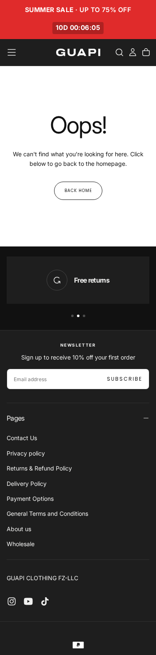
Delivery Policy (27, 483)
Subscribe (124, 378)
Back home (78, 190)
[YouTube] (28, 601)
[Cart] (146, 52)
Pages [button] (16, 418)
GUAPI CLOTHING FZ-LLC (42, 577)
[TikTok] (45, 601)
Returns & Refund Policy (39, 468)
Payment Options (30, 498)
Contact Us (22, 437)
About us (19, 528)
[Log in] (133, 52)
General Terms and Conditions (47, 513)
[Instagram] (12, 601)
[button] (12, 52)
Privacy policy (26, 453)
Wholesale (21, 543)
